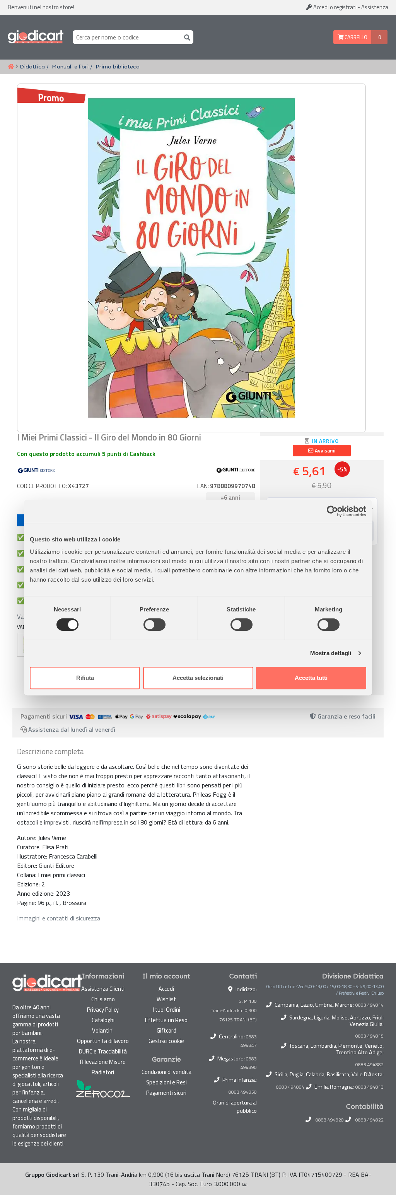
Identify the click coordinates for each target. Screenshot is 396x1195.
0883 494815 (369, 1036)
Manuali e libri (70, 66)
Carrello (355, 37)
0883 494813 (369, 1087)
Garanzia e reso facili (346, 716)
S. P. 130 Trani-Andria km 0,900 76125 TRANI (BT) (234, 1010)
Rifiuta (85, 677)
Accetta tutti (311, 677)
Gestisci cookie (166, 1040)
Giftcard (166, 1030)
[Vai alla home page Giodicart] (35, 37)
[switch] (154, 624)
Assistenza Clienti (103, 988)
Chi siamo (103, 999)
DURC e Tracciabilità (103, 1051)
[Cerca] (185, 37)
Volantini (103, 1030)
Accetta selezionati (198, 677)
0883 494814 (369, 1005)
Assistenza (374, 7)
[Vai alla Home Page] (11, 67)
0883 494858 (243, 1092)
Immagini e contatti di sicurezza (58, 918)
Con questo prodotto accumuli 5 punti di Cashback (86, 453)
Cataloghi (103, 1020)
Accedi (334, 7)
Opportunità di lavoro (103, 1040)
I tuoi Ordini (166, 1009)
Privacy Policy (103, 1009)
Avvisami (324, 450)
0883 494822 (369, 1119)
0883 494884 (290, 1087)
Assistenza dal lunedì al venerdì (71, 729)
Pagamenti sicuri (166, 1092)
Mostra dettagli (331, 653)
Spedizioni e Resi (166, 1082)
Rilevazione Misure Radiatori (103, 1067)
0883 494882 (369, 1064)
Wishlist (166, 999)
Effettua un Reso (166, 1020)
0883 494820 (330, 1119)
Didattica (32, 66)
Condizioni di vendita (166, 1071)
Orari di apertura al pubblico (235, 1106)
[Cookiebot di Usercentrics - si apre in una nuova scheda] (332, 511)
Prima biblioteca (118, 66)
